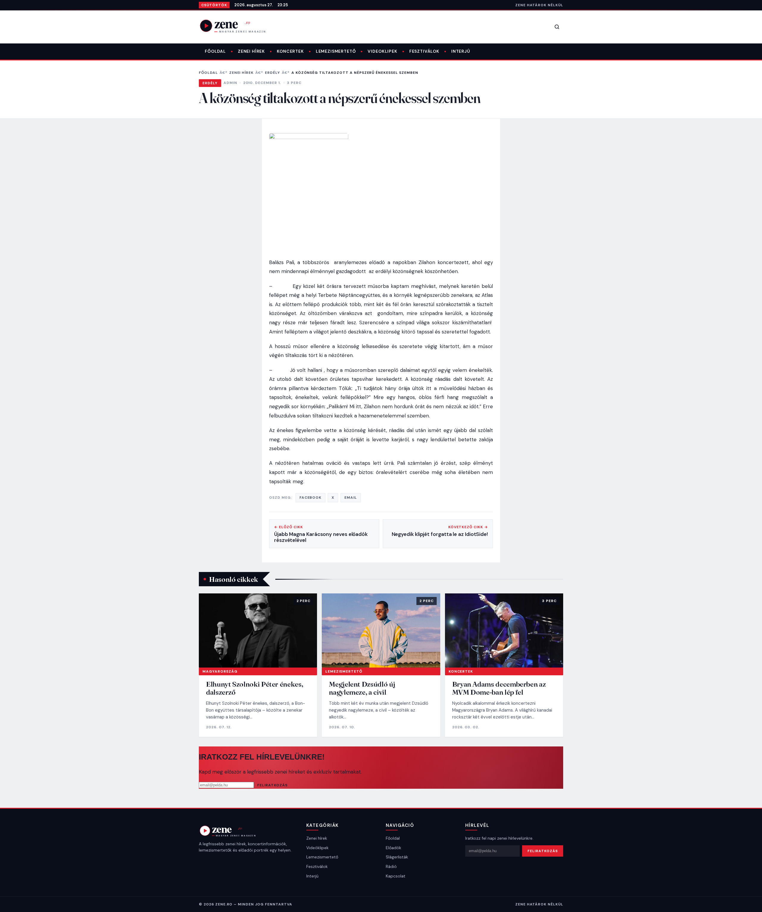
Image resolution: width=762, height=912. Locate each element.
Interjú (460, 51)
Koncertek (290, 51)
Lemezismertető (336, 51)
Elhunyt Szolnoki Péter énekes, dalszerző (254, 688)
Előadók (393, 847)
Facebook (310, 497)
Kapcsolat (395, 876)
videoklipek (382, 51)
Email (350, 497)
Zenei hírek (251, 51)
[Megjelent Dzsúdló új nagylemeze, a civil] (381, 630)
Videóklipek (317, 847)
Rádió (391, 866)
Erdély (272, 72)
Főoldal (215, 51)
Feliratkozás (272, 785)
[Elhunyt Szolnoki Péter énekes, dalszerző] (258, 630)
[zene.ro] (237, 25)
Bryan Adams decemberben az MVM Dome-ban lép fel (499, 688)
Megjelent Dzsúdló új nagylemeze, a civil (362, 688)
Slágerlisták (397, 857)
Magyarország (220, 671)
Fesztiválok (424, 51)
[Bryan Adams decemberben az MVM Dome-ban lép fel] (504, 630)
